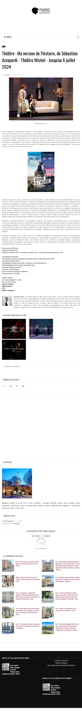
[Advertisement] (41, 26)
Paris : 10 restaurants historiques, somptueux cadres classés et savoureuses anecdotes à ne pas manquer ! (28, 626)
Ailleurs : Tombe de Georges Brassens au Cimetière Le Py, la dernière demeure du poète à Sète (28, 579)
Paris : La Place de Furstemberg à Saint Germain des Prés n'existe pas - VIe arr (66, 609)
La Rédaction (7, 75)
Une (4, 46)
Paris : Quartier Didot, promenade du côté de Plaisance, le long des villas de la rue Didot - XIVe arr (27, 564)
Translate (17, 524)
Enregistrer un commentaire (11, 366)
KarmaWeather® (43, 548)
